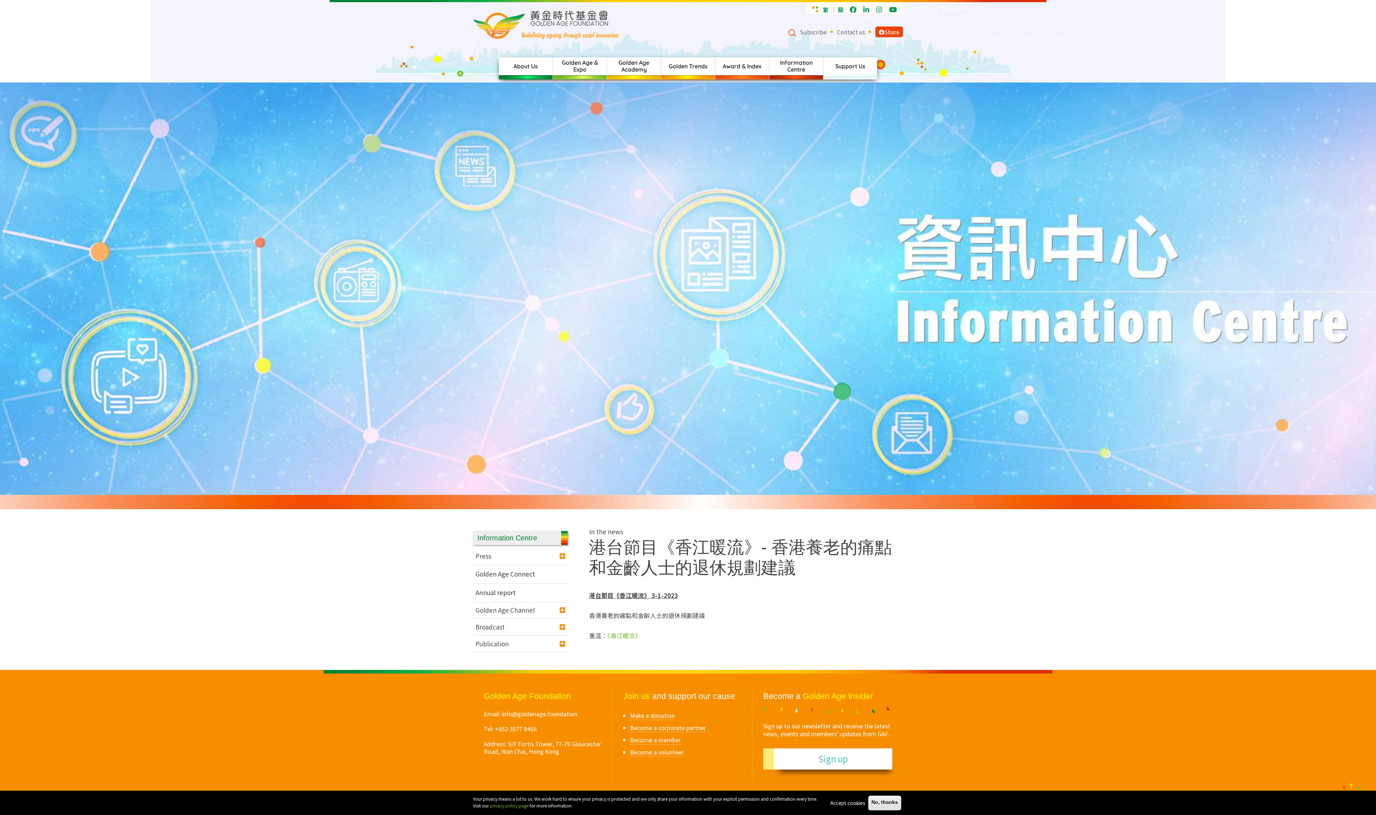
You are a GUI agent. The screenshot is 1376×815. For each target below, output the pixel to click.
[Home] (630, 25)
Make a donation (652, 715)
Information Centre (796, 66)
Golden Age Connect (505, 573)
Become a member (655, 740)
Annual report (496, 592)
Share (891, 32)
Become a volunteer (657, 752)
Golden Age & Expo (580, 66)
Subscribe (813, 32)
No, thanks (884, 802)
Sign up (833, 758)
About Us (525, 66)
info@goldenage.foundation (539, 713)
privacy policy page (509, 806)
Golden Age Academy (633, 66)
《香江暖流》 (624, 635)
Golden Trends (688, 66)
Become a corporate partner (668, 727)
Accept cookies (847, 802)
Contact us (851, 32)
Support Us (850, 66)
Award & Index (742, 66)
